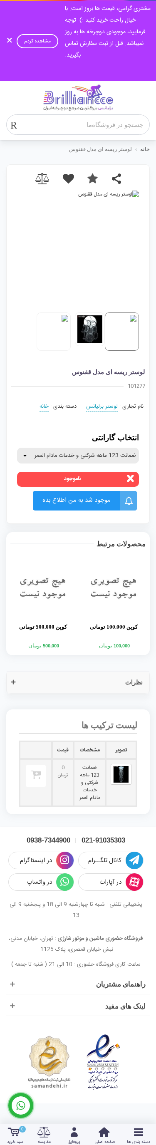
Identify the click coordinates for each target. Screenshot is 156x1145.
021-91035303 (103, 840)
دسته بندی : (63, 407)
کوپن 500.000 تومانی (43, 627)
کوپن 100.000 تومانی (114, 627)
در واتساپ (39, 882)
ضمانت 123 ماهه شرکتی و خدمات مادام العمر (89, 782)
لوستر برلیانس (102, 407)
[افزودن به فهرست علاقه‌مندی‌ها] (92, 179)
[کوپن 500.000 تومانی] (43, 588)
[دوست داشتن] (68, 179)
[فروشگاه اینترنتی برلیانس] (78, 97)
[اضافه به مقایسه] (44, 179)
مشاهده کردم (37, 41)
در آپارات (110, 882)
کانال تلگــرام (104, 860)
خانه (44, 407)
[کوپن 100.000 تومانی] (113, 588)
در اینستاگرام (36, 860)
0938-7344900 (48, 840)
